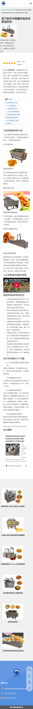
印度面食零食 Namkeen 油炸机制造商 (13, 564)
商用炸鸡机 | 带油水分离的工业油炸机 (13, 506)
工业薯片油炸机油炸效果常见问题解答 (13, 535)
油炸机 (10, 73)
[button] (30, 3)
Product (10, 10)
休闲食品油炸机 (13, 622)
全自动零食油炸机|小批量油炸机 (13, 593)
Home (3, 10)
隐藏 (10, 99)
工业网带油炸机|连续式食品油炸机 (13, 651)
